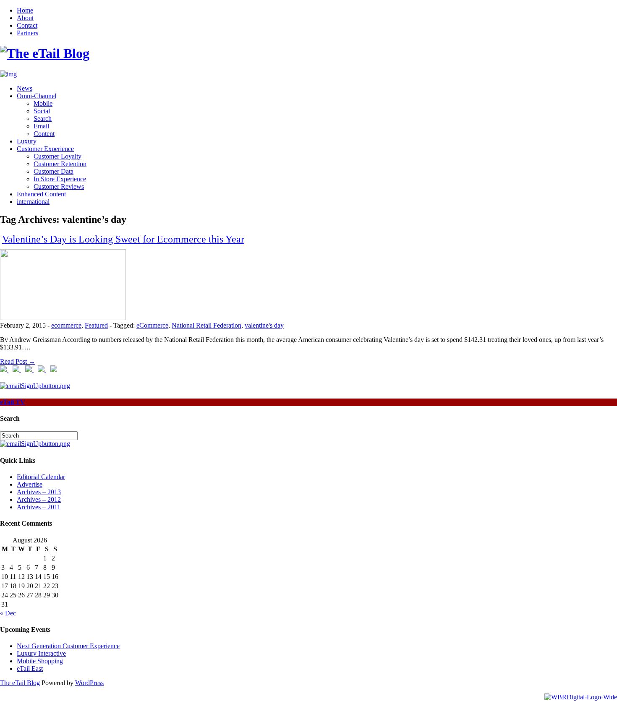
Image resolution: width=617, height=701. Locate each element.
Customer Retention (60, 163)
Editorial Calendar (41, 476)
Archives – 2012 (39, 499)
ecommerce (66, 325)
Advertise (29, 484)
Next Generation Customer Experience (68, 645)
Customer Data (53, 171)
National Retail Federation (206, 325)
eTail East (30, 668)
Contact (27, 25)
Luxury (27, 141)
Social (42, 111)
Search (43, 118)
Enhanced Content (41, 194)
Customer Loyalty (57, 156)
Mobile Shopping (40, 661)
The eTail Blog (20, 682)
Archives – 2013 (39, 491)
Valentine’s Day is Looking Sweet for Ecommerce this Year (123, 239)
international (33, 201)
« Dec (8, 613)
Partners (27, 32)
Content (44, 133)
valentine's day (264, 325)
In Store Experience (60, 178)
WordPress (89, 682)
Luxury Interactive (41, 653)
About (25, 17)
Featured (96, 325)
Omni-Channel (36, 95)
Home (25, 10)
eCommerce (152, 325)
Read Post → (17, 361)
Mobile (43, 103)
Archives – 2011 (38, 507)
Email (41, 126)
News (24, 88)
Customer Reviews (59, 186)
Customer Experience (45, 148)
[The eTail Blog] (44, 53)
